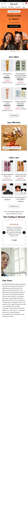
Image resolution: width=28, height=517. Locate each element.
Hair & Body (18, 7)
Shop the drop (14, 26)
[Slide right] (26, 31)
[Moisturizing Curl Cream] (7, 65)
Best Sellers (11, 7)
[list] (14, 29)
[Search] (5, 4)
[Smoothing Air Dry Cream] (7, 93)
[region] (14, 1)
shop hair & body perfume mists (11, 148)
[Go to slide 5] (17, 51)
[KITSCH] (14, 4)
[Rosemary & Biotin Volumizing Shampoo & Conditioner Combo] (20, 65)
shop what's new (14, 206)
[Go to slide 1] (10, 51)
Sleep (24, 7)
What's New (4, 7)
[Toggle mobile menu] (2, 4)
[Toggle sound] (24, 270)
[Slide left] (2, 31)
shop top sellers (14, 115)
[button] (2, 61)
